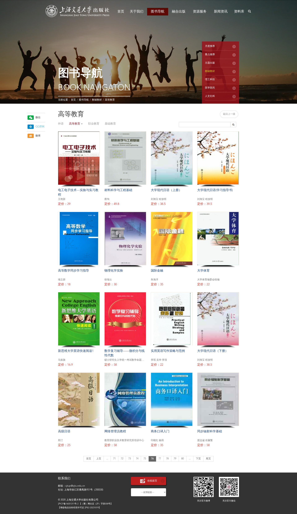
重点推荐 (210, 54)
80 (182, 459)
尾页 (208, 459)
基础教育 (110, 123)
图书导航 (157, 11)
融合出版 (178, 11)
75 (145, 459)
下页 (198, 459)
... (107, 459)
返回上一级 (229, 114)
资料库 (239, 11)
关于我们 (136, 11)
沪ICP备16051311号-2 (68, 504)
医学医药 (210, 88)
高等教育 (110, 100)
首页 (120, 11)
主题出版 (210, 63)
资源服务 (200, 11)
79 (175, 459)
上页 (98, 459)
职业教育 (93, 123)
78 (167, 459)
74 (137, 459)
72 (122, 459)
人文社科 (210, 96)
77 (160, 459)
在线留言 (152, 481)
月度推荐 (210, 46)
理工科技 (210, 79)
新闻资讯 (221, 11)
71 (114, 459)
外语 (61, 123)
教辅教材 (97, 100)
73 (129, 459)
